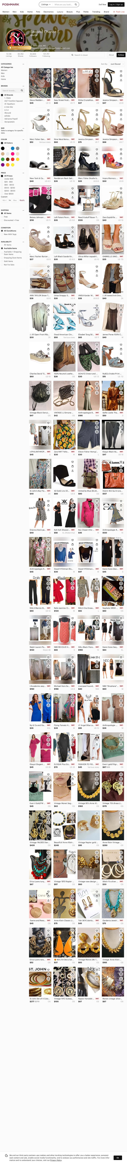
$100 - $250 (9, 188)
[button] (46, 4)
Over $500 (9, 194)
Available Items (10, 248)
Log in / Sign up (116, 4)
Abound (7, 113)
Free (6, 217)
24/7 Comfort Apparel (13, 101)
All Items (7, 213)
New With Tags (10, 234)
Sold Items (8, 261)
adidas (7, 116)
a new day (8, 107)
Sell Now (102, 4)
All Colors (8, 143)
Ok (118, 1158)
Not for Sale (9, 265)
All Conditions (10, 231)
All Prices (8, 176)
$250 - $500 (9, 191)
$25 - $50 (8, 182)
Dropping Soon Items (13, 258)
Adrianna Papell (11, 119)
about (111, 55)
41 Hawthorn (9, 104)
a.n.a (6, 110)
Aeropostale (9, 122)
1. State (7, 98)
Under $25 (8, 179)
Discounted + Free (11, 220)
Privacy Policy (56, 1160)
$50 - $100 (9, 185)
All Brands (8, 95)
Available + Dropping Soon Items (12, 253)
